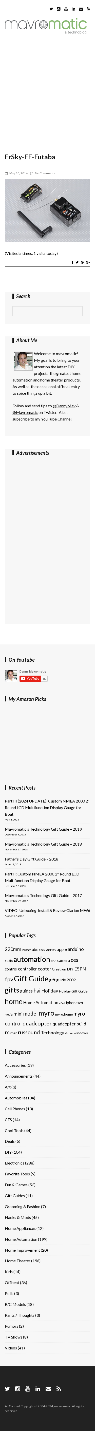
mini (18, 1014)
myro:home (64, 1014)
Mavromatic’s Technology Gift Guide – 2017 (43, 895)
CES (8, 1119)
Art (8, 1086)
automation (31, 959)
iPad (62, 1003)
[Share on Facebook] (72, 262)
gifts (12, 990)
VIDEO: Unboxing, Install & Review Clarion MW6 (47, 910)
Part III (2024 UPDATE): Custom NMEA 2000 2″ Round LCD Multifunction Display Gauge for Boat (47, 807)
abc (35, 949)
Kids (9, 1271)
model (30, 1013)
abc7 (42, 950)
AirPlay (51, 950)
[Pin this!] (82, 262)
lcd (80, 1003)
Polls (9, 1293)
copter (44, 968)
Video (69, 1033)
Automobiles (16, 1097)
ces (74, 960)
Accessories (15, 1065)
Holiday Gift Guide (73, 991)
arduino (76, 949)
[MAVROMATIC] (46, 32)
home (14, 1001)
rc (7, 1032)
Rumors (11, 1326)
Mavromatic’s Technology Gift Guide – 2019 (43, 829)
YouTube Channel (56, 418)
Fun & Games (16, 1184)
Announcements (19, 1076)
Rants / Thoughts (19, 1315)
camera (63, 960)
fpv (9, 979)
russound (29, 1032)
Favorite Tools (17, 1173)
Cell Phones (15, 1108)
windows (81, 1033)
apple (62, 949)
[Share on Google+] (88, 262)
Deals (10, 1141)
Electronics (14, 1162)
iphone (72, 1002)
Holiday (49, 991)
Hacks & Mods (18, 1217)
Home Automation (40, 1002)
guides (26, 991)
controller (27, 968)
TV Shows (13, 1336)
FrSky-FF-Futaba (30, 157)
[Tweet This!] (77, 262)
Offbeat (12, 1282)
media (9, 1014)
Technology (52, 1032)
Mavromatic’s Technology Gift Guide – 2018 (43, 844)
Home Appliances (20, 1228)
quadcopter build (69, 1023)
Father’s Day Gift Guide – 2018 (31, 858)
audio (9, 961)
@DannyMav (64, 405)
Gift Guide (31, 978)
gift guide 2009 (62, 980)
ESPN (80, 968)
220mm (13, 949)
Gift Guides (15, 1195)
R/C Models (15, 1304)
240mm (26, 949)
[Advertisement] (47, 91)
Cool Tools (14, 1130)
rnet (13, 1033)
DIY (70, 969)
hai (37, 990)
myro (46, 1013)
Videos (11, 1347)
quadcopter (37, 1023)
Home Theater (17, 1260)
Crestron (59, 969)
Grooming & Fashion (22, 1206)
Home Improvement (22, 1250)
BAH (53, 960)
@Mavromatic (25, 412)
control (11, 969)
